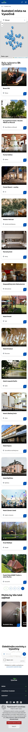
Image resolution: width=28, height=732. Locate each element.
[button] (12, 45)
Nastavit (14, 726)
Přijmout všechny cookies (14, 722)
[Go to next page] (22, 588)
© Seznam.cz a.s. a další (23, 57)
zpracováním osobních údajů (14, 667)
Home (2, 6)
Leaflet (15, 57)
